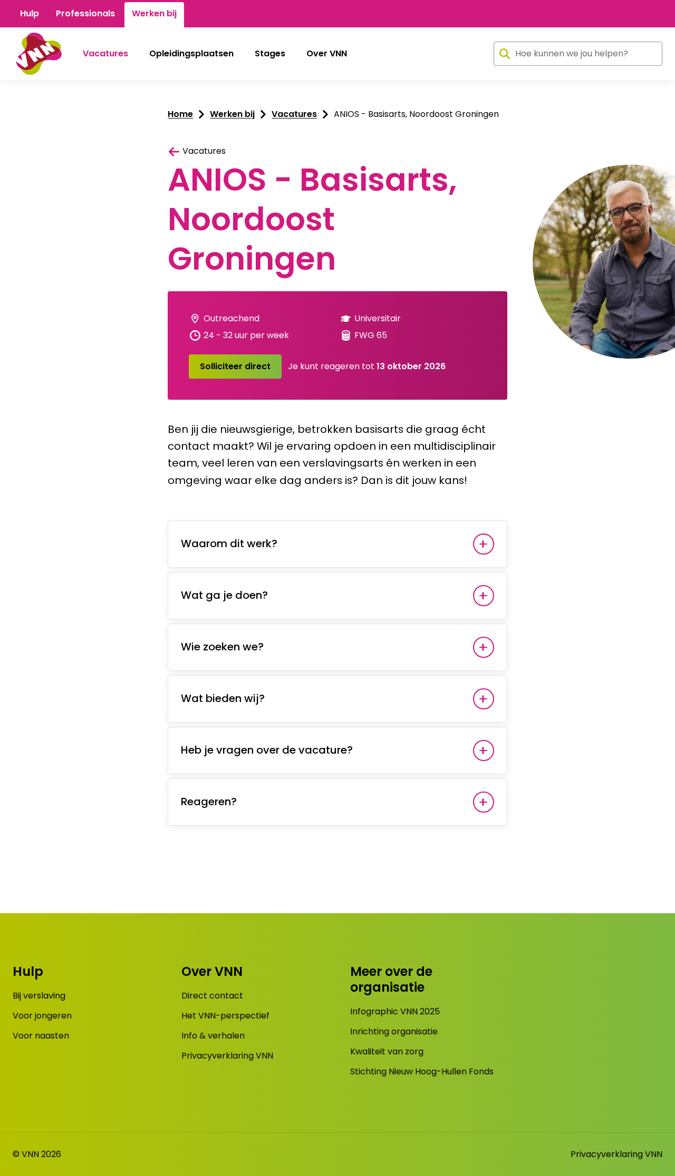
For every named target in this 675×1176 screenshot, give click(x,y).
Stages (270, 53)
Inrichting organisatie (394, 1031)
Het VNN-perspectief (225, 1016)
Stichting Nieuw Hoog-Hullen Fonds (422, 1071)
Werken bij (154, 13)
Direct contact (212, 996)
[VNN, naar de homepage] (37, 54)
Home (180, 114)
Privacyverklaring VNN (227, 1056)
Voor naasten (41, 1036)
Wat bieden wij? (223, 698)
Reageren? (209, 801)
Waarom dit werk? (229, 543)
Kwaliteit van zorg (386, 1051)
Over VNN (326, 53)
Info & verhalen (213, 1036)
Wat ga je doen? (224, 595)
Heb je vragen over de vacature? (267, 750)
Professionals (85, 13)
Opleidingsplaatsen (191, 53)
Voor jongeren (42, 1016)
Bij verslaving (39, 996)
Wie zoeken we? (222, 646)
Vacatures (105, 53)
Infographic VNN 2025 (395, 1011)
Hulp (29, 13)
